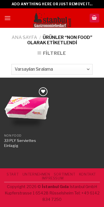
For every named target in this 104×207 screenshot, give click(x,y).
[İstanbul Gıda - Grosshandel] (52, 18)
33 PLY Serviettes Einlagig (20, 143)
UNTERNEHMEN (36, 174)
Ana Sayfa (24, 37)
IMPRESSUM (53, 178)
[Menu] (7, 18)
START (13, 174)
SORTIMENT (64, 174)
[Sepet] (95, 18)
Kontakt (87, 174)
